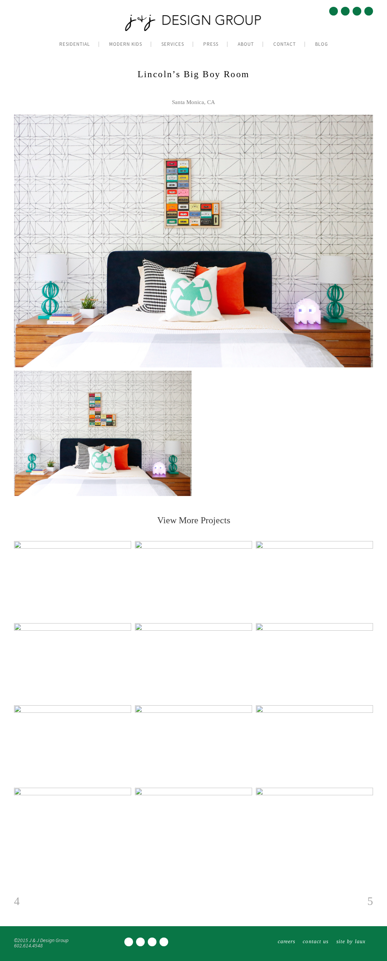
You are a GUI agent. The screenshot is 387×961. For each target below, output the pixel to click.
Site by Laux (350, 941)
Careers (287, 941)
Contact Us (315, 941)
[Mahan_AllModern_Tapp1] (103, 433)
